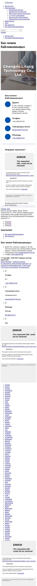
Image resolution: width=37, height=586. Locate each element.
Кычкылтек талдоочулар (17, 12)
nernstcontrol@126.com (20, 130)
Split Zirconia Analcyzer (20, 263)
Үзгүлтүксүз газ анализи (9, 267)
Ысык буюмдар (6, 262)
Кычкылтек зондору (16, 10)
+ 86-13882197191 (18, 138)
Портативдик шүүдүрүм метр (19, 19)
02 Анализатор (6, 263)
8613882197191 (10, 315)
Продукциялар (10, 8)
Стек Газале (26, 265)
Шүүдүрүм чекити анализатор (19, 13)
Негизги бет (9, 6)
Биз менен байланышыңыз (14, 27)
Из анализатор (24, 267)
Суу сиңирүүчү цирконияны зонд (16, 264)
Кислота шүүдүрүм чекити (18, 17)
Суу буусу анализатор (16, 15)
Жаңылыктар (9, 21)
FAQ (6, 23)
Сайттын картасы (19, 262)
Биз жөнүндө (9, 25)
